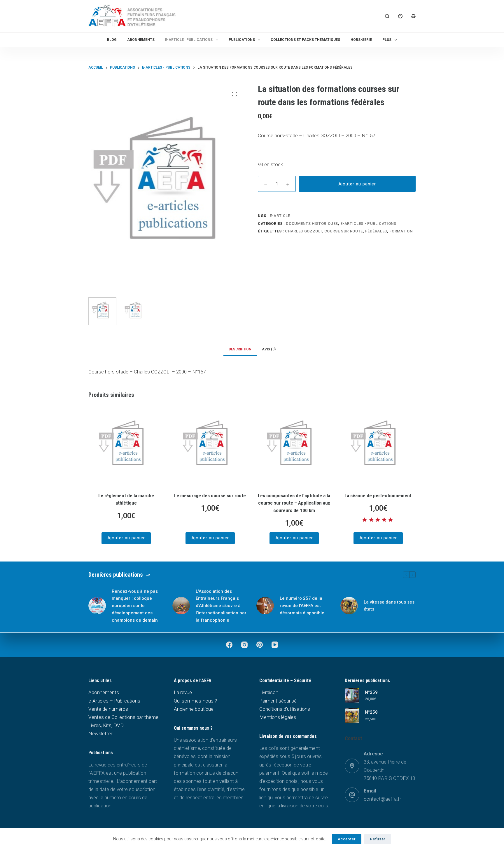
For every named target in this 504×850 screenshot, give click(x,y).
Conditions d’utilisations (284, 709)
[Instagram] (244, 645)
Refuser (377, 839)
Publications (242, 40)
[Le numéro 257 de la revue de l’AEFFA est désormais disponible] (265, 605)
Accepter (347, 839)
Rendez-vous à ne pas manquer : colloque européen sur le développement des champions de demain (135, 606)
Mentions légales (277, 717)
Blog (112, 40)
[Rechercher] (387, 16)
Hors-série (361, 40)
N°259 (371, 692)
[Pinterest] (259, 645)
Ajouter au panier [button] (126, 537)
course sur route (343, 231)
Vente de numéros (108, 709)
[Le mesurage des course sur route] (210, 446)
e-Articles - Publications (368, 223)
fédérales (376, 231)
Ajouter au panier (357, 184)
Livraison (268, 692)
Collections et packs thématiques (305, 40)
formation (400, 231)
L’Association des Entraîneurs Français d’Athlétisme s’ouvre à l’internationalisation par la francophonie (221, 606)
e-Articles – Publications (114, 701)
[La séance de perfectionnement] (378, 446)
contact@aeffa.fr (382, 799)
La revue (183, 692)
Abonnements (141, 40)
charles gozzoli (303, 231)
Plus (386, 40)
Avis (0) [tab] (269, 349)
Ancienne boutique (194, 709)
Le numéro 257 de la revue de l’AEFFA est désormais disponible (302, 606)
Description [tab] (240, 349)
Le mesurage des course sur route (210, 495)
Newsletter (100, 733)
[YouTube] (275, 645)
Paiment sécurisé (278, 701)
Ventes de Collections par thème (123, 717)
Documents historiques (312, 223)
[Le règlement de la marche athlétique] (126, 446)
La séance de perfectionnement (378, 495)
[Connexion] (400, 16)
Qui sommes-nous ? (195, 701)
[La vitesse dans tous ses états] (349, 605)
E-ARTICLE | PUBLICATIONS (189, 40)
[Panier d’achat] (413, 16)
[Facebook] (229, 645)
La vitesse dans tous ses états (389, 605)
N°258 (371, 712)
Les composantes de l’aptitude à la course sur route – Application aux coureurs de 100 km (294, 503)
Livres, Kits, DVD (106, 725)
